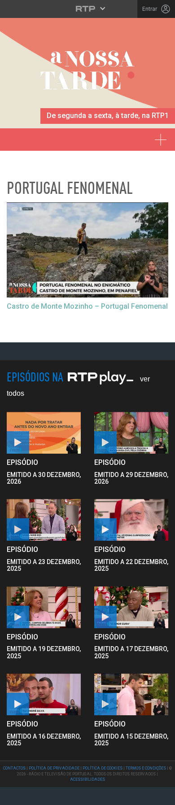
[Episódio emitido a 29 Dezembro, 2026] (44, 520)
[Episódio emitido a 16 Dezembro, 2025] (131, 694)
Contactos (14, 768)
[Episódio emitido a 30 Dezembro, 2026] (131, 433)
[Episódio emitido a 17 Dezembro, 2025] (44, 694)
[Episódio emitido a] (44, 433)
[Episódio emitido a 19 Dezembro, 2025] (131, 607)
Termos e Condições (146, 768)
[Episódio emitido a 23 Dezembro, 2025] (131, 520)
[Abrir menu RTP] (87, 8)
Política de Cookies (102, 768)
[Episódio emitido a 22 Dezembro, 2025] (44, 607)
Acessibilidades (87, 779)
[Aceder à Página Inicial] (87, 73)
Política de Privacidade (54, 768)
